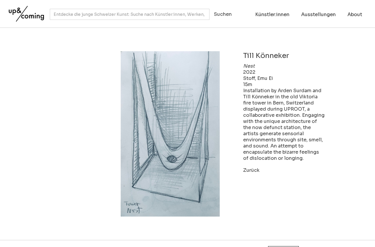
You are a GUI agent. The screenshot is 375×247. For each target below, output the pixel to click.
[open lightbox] (143, 134)
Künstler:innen (272, 14)
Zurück (251, 170)
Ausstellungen (318, 14)
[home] (25, 11)
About (354, 14)
